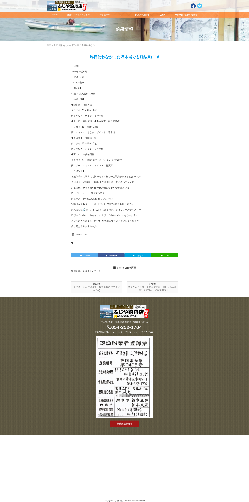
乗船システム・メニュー (78, 15)
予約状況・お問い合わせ (186, 15)
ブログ (122, 15)
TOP (49, 45)
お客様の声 (105, 15)
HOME (55, 15)
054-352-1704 (126, 327)
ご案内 (162, 15)
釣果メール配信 (142, 15)
